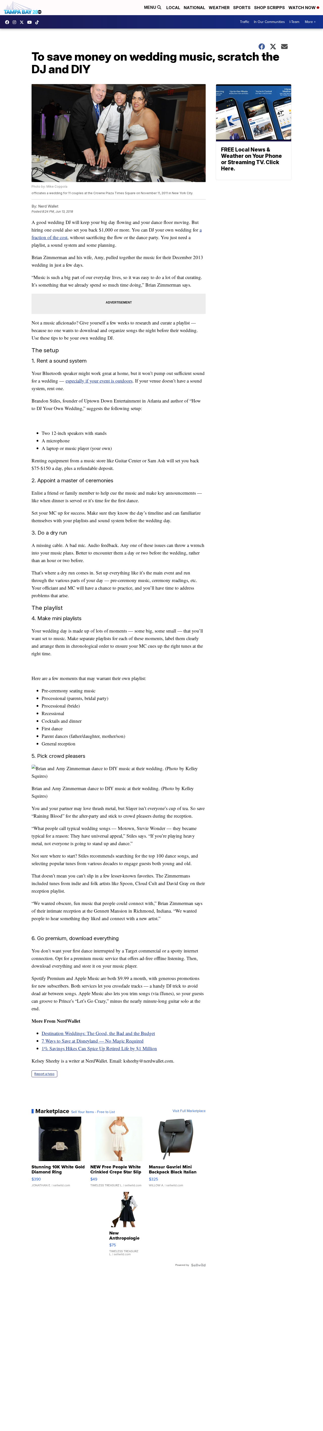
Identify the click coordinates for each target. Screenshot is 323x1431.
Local (173, 7)
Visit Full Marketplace (189, 1111)
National (194, 7)
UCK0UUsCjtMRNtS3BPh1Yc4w (30, 22)
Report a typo (44, 1074)
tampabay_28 (16, 22)
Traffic (244, 21)
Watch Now (302, 7)
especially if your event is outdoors (99, 381)
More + (310, 21)
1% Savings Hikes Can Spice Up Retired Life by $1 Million (99, 1048)
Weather (219, 7)
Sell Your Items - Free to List (93, 1112)
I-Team (294, 21)
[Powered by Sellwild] (198, 1265)
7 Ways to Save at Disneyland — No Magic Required (93, 1041)
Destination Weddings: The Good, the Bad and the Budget (98, 1033)
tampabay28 (23, 22)
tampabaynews (8, 22)
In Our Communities (269, 21)
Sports (242, 7)
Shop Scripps (269, 7)
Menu (150, 7)
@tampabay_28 (38, 22)
